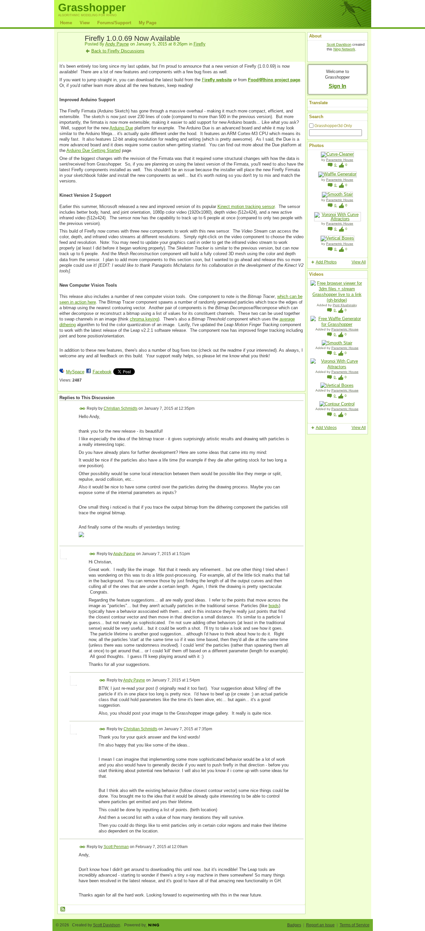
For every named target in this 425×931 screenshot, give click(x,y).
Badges (294, 925)
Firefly (200, 43)
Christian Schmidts (120, 408)
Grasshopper (92, 7)
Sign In (337, 86)
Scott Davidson (339, 44)
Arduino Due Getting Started (93, 150)
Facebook (102, 371)
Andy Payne (117, 43)
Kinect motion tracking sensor (246, 206)
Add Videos (326, 427)
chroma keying (144, 319)
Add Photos (326, 262)
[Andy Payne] (70, 54)
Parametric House (339, 160)
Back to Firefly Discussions (117, 50)
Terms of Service (355, 925)
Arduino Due (121, 127)
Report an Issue (320, 925)
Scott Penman (116, 846)
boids (274, 605)
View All (359, 262)
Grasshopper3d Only (333, 125)
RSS (63, 909)
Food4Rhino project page (274, 79)
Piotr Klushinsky (345, 305)
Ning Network (344, 49)
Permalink (82, 408)
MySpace (75, 371)
